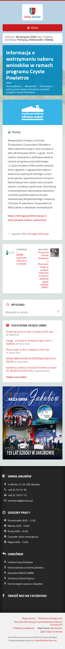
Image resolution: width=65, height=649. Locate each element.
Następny (43, 249)
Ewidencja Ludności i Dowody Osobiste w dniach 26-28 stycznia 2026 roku (31, 369)
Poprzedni (21, 251)
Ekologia (32, 234)
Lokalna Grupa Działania (20, 562)
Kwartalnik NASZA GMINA (21, 573)
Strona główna (13, 86)
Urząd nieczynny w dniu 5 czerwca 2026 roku (29, 331)
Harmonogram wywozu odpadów (25, 584)
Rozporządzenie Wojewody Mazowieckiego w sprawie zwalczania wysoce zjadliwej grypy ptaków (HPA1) (43, 269)
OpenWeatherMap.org (45, 640)
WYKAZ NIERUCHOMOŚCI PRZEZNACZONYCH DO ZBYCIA (31, 360)
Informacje (43, 234)
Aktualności (31, 86)
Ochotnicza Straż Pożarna (21, 578)
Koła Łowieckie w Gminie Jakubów (25, 567)
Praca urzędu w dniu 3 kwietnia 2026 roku (27, 349)
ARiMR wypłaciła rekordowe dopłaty (21, 259)
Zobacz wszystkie (16, 376)
